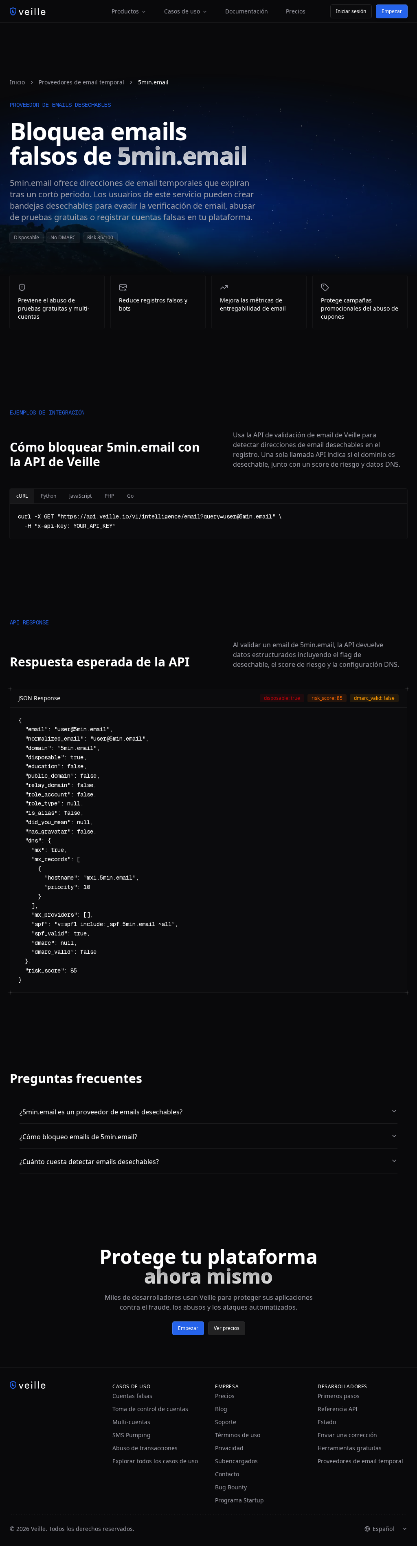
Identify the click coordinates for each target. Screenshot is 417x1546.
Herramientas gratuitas (350, 1448)
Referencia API (338, 1409)
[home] (28, 11)
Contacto (227, 1474)
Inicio (17, 82)
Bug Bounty (231, 1487)
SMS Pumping (131, 1435)
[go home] (54, 1385)
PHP (109, 495)
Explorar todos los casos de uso (155, 1461)
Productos (125, 11)
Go (130, 495)
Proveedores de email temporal (81, 82)
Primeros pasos (339, 1396)
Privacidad (229, 1448)
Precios (295, 11)
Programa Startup (239, 1500)
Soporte (225, 1422)
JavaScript (80, 495)
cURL (22, 495)
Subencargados (236, 1461)
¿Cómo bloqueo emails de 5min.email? (78, 1136)
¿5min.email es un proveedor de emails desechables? (101, 1111)
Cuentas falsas (132, 1396)
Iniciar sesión (351, 11)
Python (48, 495)
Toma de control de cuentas (150, 1409)
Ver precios (226, 1328)
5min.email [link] (153, 82)
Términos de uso (237, 1435)
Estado (327, 1422)
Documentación (246, 11)
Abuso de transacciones (145, 1448)
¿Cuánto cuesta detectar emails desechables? (89, 1161)
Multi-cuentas (131, 1422)
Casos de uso (182, 11)
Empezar (392, 11)
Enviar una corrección (347, 1435)
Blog (221, 1409)
